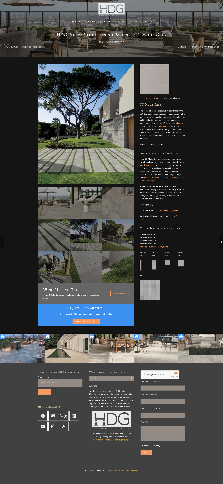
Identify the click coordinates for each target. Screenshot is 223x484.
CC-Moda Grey (177, 123)
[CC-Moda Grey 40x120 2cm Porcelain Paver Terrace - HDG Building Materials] (118, 203)
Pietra (110, 42)
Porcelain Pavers (147, 98)
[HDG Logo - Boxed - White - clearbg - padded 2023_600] (111, 9)
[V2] (150, 290)
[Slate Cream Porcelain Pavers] (67, 348)
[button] (82, 21)
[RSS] (64, 426)
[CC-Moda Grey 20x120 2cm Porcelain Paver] (140, 265)
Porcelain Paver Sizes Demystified (154, 247)
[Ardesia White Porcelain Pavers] (156, 348)
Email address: (44, 377)
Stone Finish (119, 42)
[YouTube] (43, 426)
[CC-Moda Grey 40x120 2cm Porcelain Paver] (154, 264)
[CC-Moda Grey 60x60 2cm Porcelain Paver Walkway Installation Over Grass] (86, 124)
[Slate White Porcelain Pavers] (111, 348)
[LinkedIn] (74, 416)
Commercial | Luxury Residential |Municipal (111, 440)
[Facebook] (43, 416)
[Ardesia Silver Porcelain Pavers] (200, 348)
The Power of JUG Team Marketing (123, 470)
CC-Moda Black (163, 126)
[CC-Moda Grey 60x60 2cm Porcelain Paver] (167, 262)
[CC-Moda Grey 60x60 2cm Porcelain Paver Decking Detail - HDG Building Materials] (118, 267)
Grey (105, 42)
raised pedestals (146, 165)
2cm (100, 42)
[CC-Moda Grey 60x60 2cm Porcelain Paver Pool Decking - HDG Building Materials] (118, 235)
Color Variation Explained (168, 210)
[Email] (53, 416)
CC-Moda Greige (146, 126)
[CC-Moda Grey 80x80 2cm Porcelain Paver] (162, 79)
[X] (64, 416)
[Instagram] (53, 426)
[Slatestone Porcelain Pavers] (22, 348)
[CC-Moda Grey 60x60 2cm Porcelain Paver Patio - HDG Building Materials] (54, 267)
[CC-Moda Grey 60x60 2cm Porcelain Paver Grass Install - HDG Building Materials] (86, 267)
